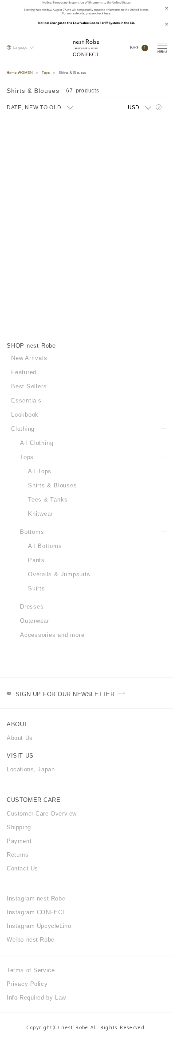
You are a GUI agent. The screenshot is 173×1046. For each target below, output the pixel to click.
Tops (46, 73)
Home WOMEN (20, 73)
